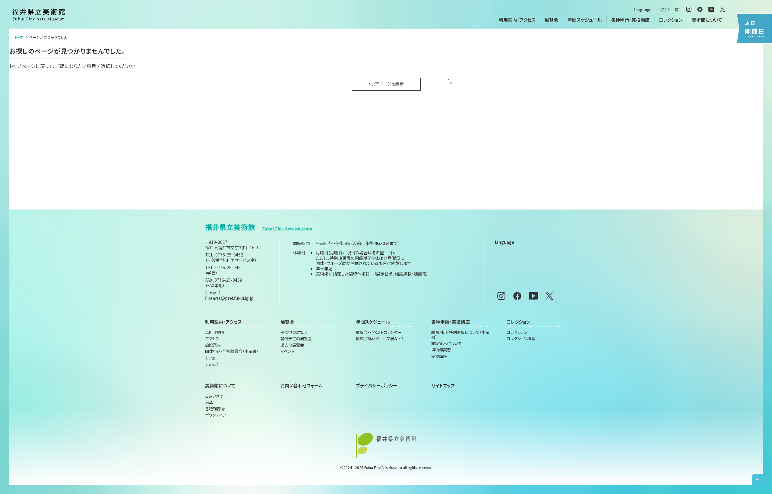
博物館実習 (441, 349)
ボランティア (215, 415)
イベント (287, 351)
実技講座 (439, 356)
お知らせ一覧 (668, 9)
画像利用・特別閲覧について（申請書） (460, 335)
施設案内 (213, 345)
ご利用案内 (214, 332)
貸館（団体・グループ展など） (380, 338)
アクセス (212, 338)
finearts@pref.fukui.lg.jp (229, 298)
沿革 (209, 402)
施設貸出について (446, 343)
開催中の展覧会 (294, 332)
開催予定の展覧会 (296, 338)
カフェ (210, 358)
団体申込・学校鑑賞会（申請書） (231, 351)
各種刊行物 (215, 408)
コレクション (517, 332)
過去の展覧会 (292, 345)
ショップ (211, 364)
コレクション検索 (521, 338)
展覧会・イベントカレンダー (379, 332)
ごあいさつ (214, 396)
